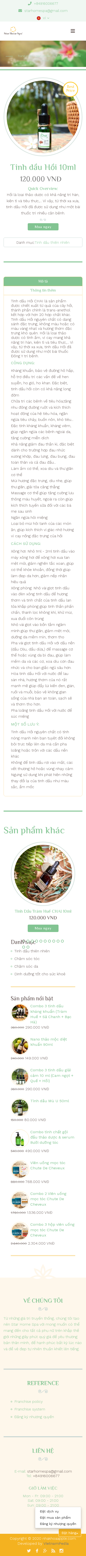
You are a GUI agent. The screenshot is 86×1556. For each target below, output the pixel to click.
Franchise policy (28, 1401)
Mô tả (43, 281)
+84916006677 (46, 3)
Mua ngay (43, 227)
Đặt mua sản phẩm (55, 1517)
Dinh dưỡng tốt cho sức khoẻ (39, 974)
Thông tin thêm (43, 290)
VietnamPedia (56, 1543)
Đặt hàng (69, 1533)
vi (43, 18)
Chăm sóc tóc (27, 958)
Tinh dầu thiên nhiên (52, 242)
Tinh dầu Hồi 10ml (68, 56)
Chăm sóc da (26, 966)
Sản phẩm (43, 56)
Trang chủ (24, 56)
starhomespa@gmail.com (46, 11)
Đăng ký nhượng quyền (34, 1417)
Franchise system (29, 1409)
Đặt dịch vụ (49, 1511)
